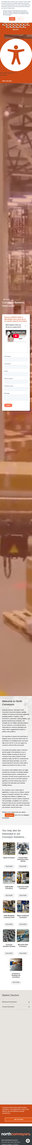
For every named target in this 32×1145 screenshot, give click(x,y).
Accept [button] (12, 19)
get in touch (9, 815)
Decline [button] (20, 19)
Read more (9, 866)
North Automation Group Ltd (9, 1140)
